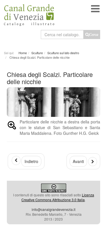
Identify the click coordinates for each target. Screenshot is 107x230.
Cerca (93, 34)
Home (23, 52)
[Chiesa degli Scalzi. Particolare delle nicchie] (12, 126)
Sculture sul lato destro (63, 52)
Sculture (37, 52)
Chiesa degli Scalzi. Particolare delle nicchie (50, 78)
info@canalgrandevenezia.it (53, 209)
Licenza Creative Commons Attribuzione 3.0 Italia (57, 197)
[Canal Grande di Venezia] (29, 13)
